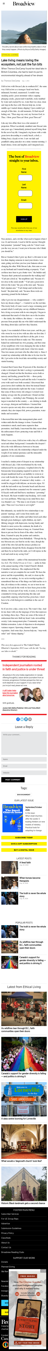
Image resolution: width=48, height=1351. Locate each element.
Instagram (5, 1291)
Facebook (5, 1286)
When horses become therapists (29, 879)
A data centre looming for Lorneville (18, 1118)
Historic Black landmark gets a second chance (23, 1203)
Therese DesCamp (12, 81)
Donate (4, 1262)
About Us (5, 1242)
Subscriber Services (10, 1214)
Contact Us (6, 1247)
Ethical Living (10, 55)
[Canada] (7, 1339)
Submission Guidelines (11, 1228)
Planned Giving (8, 1266)
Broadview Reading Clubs (12, 1252)
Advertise (5, 1223)
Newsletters (6, 1281)
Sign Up (24, 219)
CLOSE (43, 1271)
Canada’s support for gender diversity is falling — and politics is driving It (32, 960)
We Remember (7, 1271)
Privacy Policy (7, 1233)
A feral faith (25, 862)
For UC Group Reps (9, 1219)
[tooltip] (18, 719)
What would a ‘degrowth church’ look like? (21, 1161)
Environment (23, 795)
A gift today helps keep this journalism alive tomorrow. (10, 692)
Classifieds (6, 1238)
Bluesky (4, 1295)
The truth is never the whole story (32, 895)
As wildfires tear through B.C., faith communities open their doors (31, 945)
